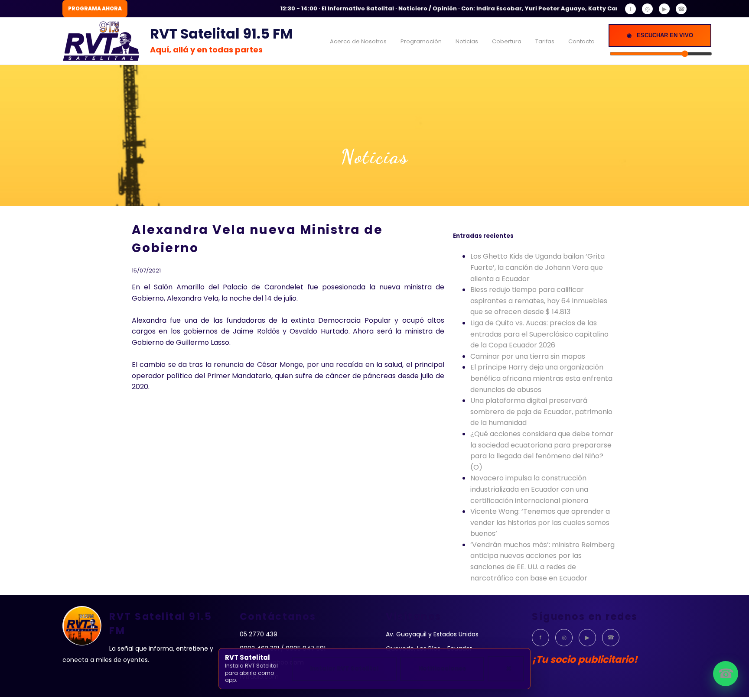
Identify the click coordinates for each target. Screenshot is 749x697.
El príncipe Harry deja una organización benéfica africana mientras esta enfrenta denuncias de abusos (541, 378)
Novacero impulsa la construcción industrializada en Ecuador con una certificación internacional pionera (529, 489)
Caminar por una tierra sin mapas (527, 356)
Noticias (467, 41)
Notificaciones (442, 669)
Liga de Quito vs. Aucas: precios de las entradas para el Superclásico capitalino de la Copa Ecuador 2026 (539, 334)
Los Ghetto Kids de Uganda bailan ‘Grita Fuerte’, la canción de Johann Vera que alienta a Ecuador (537, 267)
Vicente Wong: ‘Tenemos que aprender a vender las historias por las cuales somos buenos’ (540, 522)
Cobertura (506, 41)
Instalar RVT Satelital (344, 669)
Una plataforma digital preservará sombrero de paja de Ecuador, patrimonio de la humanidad (541, 412)
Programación (421, 41)
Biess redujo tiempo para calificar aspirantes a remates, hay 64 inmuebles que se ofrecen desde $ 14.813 (538, 301)
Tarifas (544, 41)
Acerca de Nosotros (358, 41)
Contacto (581, 41)
